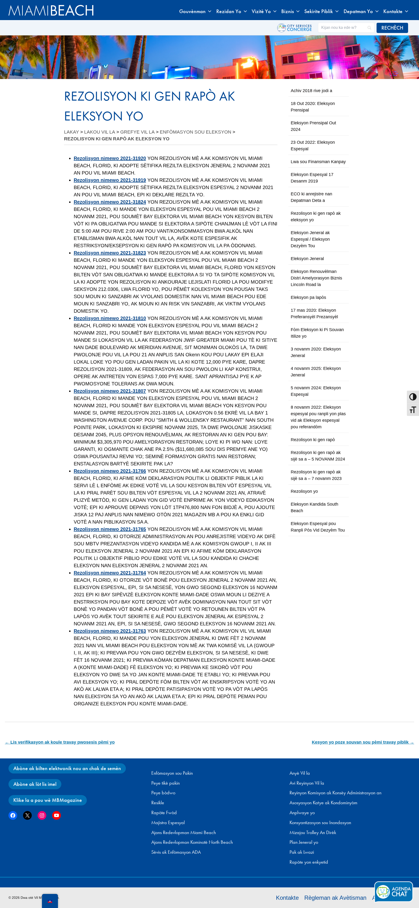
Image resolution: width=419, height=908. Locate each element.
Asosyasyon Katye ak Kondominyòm (323, 802)
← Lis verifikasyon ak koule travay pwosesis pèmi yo (60, 742)
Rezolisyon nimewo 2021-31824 (110, 202)
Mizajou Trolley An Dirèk (313, 832)
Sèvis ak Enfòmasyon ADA (176, 852)
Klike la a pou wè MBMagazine (47, 800)
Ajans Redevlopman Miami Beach (183, 832)
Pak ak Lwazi (302, 852)
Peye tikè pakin (165, 783)
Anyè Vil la (300, 773)
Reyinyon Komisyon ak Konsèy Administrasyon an (335, 793)
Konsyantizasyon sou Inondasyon (320, 822)
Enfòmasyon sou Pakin (172, 773)
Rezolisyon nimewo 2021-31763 (110, 631)
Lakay (71, 132)
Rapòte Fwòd (164, 812)
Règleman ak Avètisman (335, 897)
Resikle (157, 802)
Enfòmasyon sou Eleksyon (195, 132)
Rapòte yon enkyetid (309, 862)
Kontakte (287, 897)
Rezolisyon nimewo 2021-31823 (110, 252)
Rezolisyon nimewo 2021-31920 (110, 158)
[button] (208, 11)
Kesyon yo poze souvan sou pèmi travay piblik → (363, 742)
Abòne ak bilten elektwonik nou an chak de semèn (67, 768)
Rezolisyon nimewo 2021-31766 (110, 471)
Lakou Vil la (99, 132)
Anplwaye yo (302, 812)
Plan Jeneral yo (304, 842)
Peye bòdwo (163, 793)
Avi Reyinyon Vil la (307, 783)
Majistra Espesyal (168, 822)
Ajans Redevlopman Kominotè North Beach (192, 842)
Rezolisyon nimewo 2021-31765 (110, 529)
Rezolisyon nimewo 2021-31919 (110, 180)
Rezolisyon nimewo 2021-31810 (110, 318)
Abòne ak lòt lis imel (34, 784)
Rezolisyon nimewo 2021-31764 (110, 572)
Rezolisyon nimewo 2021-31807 (110, 391)
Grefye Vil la (137, 132)
